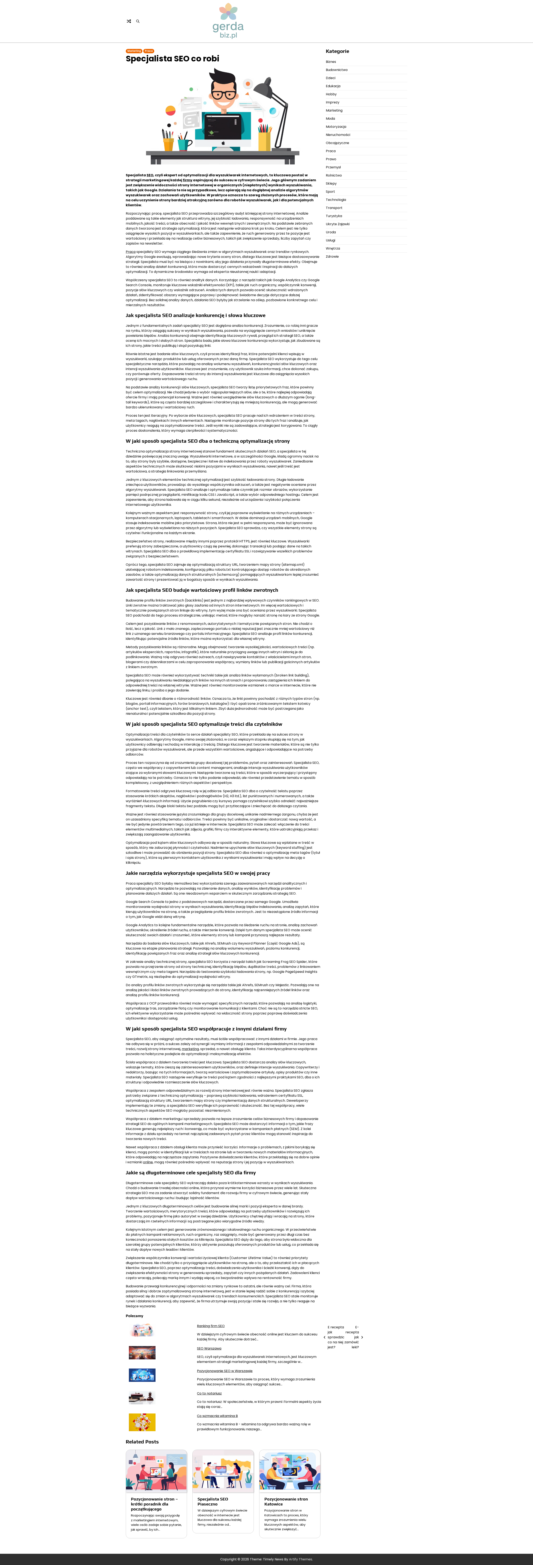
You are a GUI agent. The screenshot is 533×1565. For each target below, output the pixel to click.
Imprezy (332, 102)
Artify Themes (300, 1559)
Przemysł (333, 167)
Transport (334, 207)
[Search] (138, 21)
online (148, 1162)
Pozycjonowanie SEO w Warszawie (225, 1371)
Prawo (331, 159)
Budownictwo (337, 69)
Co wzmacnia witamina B (217, 1415)
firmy (187, 180)
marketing (190, 1049)
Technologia (336, 199)
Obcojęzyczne (337, 142)
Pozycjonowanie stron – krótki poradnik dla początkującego (154, 1504)
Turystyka (334, 216)
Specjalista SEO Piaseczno (213, 1501)
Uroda (331, 232)
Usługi (330, 240)
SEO (150, 175)
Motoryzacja (336, 126)
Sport (330, 191)
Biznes (331, 61)
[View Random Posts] (129, 21)
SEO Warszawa (209, 1348)
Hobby (331, 94)
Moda (330, 118)
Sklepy (331, 183)
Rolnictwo (334, 175)
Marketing (134, 51)
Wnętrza (333, 248)
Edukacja (333, 86)
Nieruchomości (338, 134)
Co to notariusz (209, 1393)
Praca (149, 51)
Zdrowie (332, 256)
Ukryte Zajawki (338, 224)
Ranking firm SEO (211, 1326)
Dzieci (330, 78)
